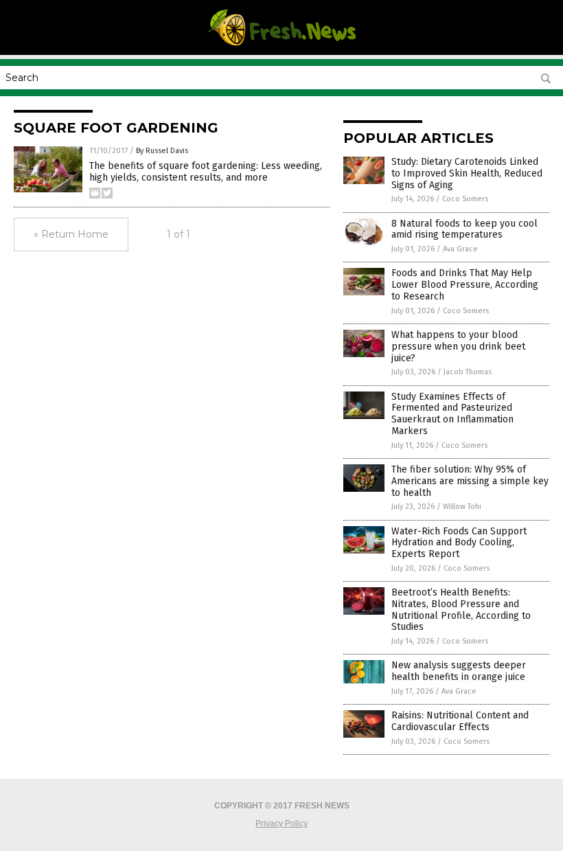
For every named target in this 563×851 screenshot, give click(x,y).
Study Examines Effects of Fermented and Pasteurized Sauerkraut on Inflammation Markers (452, 414)
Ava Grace (460, 249)
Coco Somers (465, 198)
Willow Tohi (462, 506)
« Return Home (71, 234)
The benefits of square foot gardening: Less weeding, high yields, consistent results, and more (205, 171)
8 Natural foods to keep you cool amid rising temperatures (464, 229)
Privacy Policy (281, 823)
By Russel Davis (162, 150)
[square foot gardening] (281, 45)
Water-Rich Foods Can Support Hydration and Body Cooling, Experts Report (459, 542)
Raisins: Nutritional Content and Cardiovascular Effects (460, 721)
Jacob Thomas (468, 371)
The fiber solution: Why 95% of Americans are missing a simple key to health (470, 481)
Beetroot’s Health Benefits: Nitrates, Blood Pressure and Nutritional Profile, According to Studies (461, 610)
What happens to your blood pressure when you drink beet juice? (458, 346)
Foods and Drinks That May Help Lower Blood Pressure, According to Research (464, 284)
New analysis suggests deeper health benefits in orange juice (458, 671)
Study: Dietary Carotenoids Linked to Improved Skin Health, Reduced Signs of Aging (466, 173)
